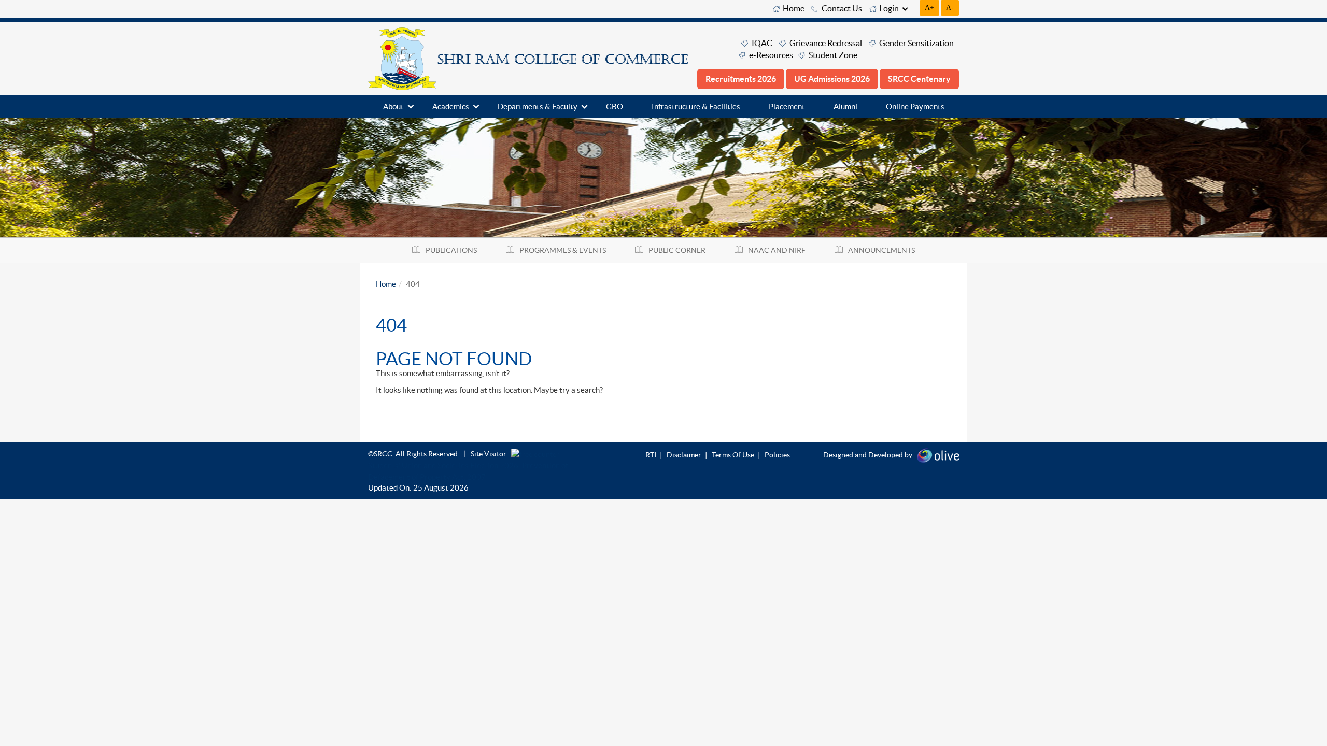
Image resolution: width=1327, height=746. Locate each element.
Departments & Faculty (537, 106)
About (393, 106)
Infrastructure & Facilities (696, 106)
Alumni (845, 106)
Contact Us (842, 8)
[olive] (938, 454)
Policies (777, 455)
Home (793, 8)
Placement (787, 106)
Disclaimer (684, 455)
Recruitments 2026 (740, 78)
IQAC (762, 43)
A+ (929, 7)
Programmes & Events (562, 250)
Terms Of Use (733, 455)
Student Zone (833, 55)
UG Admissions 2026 (832, 78)
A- (950, 7)
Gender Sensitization (916, 43)
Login (889, 8)
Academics (450, 106)
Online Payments (915, 106)
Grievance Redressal (825, 43)
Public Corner (676, 250)
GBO (614, 106)
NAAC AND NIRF (777, 250)
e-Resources (771, 55)
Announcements (881, 250)
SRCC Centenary (919, 78)
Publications (451, 250)
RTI (650, 455)
